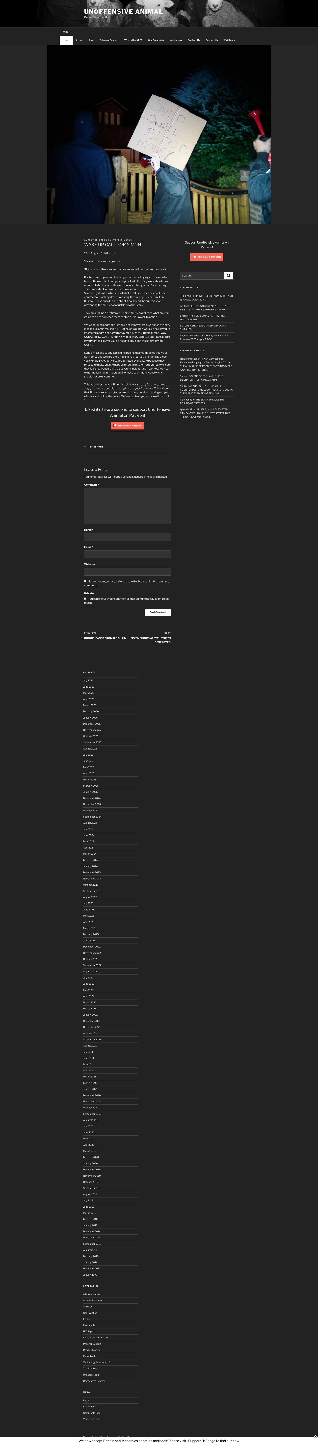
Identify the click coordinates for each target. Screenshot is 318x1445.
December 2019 (92, 1169)
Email (88, 547)
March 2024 (89, 853)
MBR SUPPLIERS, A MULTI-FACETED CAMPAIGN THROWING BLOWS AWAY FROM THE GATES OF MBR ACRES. (205, 413)
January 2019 (90, 1225)
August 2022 (90, 971)
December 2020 (92, 1095)
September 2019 (92, 1188)
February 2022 (91, 1008)
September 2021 (92, 1039)
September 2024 (92, 816)
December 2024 (92, 798)
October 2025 (90, 736)
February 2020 (91, 1157)
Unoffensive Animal (123, 11)
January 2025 (90, 791)
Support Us (212, 40)
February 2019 (91, 1219)
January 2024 (90, 866)
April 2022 (88, 996)
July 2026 (88, 680)
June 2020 (89, 1132)
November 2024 (92, 804)
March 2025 (89, 779)
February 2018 (91, 1256)
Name (88, 529)
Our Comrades (156, 40)
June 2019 (88, 1206)
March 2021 (89, 1076)
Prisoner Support (109, 40)
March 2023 (89, 928)
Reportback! (89, 1356)
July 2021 (88, 1051)
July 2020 (88, 1126)
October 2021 (90, 1033)
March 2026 (89, 705)
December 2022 (92, 946)
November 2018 (92, 1237)
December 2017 (91, 1268)
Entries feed (89, 1406)
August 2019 (90, 1194)
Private (89, 593)
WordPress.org (91, 1419)
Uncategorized (91, 1374)
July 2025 (88, 754)
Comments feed (91, 1412)
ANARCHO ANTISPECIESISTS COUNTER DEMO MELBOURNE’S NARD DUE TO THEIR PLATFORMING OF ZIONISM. (206, 389)
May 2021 (88, 1064)
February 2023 (91, 934)
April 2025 (88, 773)
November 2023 (92, 878)
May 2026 (88, 692)
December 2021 (91, 1021)
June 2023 (88, 909)
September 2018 (92, 1243)
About (79, 40)
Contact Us (194, 40)
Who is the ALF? (133, 40)
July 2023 (88, 903)
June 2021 (88, 1058)
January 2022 (90, 1014)
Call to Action (90, 1312)
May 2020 (88, 1138)
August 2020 (90, 1120)
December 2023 (92, 872)
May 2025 (88, 767)
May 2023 (88, 915)
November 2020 (92, 1101)
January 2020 (90, 1163)
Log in (86, 1400)
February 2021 (90, 1082)
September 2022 (92, 965)
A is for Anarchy (91, 1294)
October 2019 (90, 1181)
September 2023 (92, 891)
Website (89, 564)
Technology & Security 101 (97, 1362)
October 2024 (90, 810)
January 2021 (90, 1089)
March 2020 (90, 1150)
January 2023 (90, 940)
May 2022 (88, 990)
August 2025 (90, 748)
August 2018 (90, 1249)
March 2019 (89, 1212)
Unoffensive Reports (94, 1380)
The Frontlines (90, 1368)
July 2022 (88, 977)
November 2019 (92, 1175)
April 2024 (88, 847)
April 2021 (88, 1070)
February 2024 (91, 860)
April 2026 (88, 699)
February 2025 (91, 785)
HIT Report (96, 447)
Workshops (176, 40)
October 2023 (90, 884)
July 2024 (88, 829)
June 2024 (88, 835)
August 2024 (90, 822)
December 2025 (92, 723)
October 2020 (90, 1107)
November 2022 (92, 952)
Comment (91, 484)
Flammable (89, 1325)
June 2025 (88, 760)
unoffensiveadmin (122, 240)
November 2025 (92, 729)
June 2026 (88, 686)
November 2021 (92, 1027)
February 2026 (91, 711)
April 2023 (88, 922)
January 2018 (90, 1262)
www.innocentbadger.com (105, 261)
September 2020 (92, 1113)
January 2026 (90, 717)
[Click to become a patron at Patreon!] (127, 430)
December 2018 (92, 1231)
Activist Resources (93, 1300)
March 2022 (89, 1002)
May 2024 (88, 841)
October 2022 (90, 959)
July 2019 (88, 1200)
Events (86, 1319)
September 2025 (92, 742)
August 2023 (90, 897)
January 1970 (90, 1274)
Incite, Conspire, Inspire (95, 1337)
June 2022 (88, 983)
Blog (65, 31)
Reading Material (92, 1349)
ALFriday (87, 1306)
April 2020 (88, 1144)
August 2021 (90, 1045)
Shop (91, 40)
